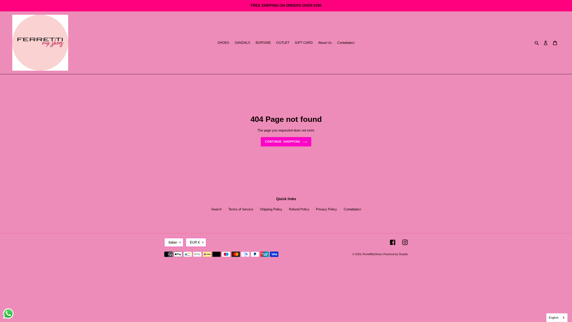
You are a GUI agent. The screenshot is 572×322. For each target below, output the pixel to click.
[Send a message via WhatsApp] (8, 313)
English (553, 317)
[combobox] (557, 317)
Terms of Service (240, 209)
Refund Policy (299, 209)
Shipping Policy (271, 209)
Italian (172, 242)
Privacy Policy (326, 209)
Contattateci (352, 209)
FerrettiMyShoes (373, 254)
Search (216, 209)
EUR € (195, 242)
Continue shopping (282, 141)
